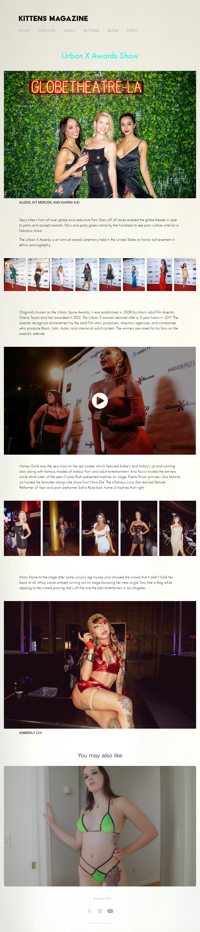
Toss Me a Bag (151, 582)
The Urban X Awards (35, 239)
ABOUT (70, 30)
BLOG (113, 30)
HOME (24, 30)
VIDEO (131, 30)
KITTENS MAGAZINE (53, 18)
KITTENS (92, 30)
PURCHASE (47, 30)
